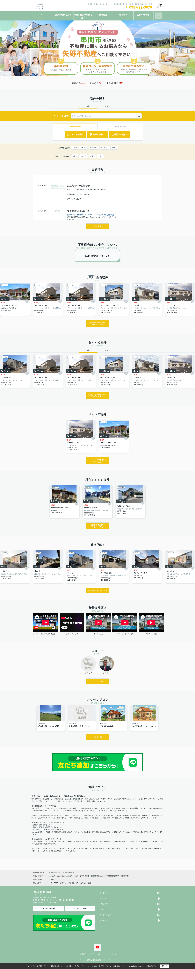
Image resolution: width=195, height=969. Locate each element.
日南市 (100, 156)
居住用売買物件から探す (83, 16)
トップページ (104, 893)
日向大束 (78, 883)
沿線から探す (99, 134)
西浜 (58, 876)
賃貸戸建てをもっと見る (97, 590)
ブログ (102, 909)
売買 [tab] (107, 106)
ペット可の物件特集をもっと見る (97, 461)
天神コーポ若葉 (151, 634)
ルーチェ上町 (98, 634)
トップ (43, 15)
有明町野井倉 (85, 876)
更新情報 (97, 226)
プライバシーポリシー (96, 954)
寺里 (63, 876)
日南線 (51, 879)
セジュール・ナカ (72, 634)
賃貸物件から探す (63, 15)
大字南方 (69, 876)
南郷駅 (114, 147)
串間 (50, 883)
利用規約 (83, 954)
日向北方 (71, 883)
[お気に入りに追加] (27, 301)
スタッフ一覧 (97, 681)
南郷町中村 (125, 876)
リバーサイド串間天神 (125, 634)
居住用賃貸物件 (75, 126)
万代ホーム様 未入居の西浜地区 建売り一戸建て (45, 634)
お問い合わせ (143, 15)
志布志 (56, 883)
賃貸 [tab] (88, 106)
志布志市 (83, 156)
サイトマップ (111, 954)
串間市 (75, 156)
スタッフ (103, 898)
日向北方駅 (104, 147)
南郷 (84, 883)
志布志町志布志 (114, 876)
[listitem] (48, 299)
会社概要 (123, 15)
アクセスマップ (105, 915)
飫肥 (89, 883)
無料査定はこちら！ (97, 255)
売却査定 (103, 15)
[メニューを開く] (158, 16)
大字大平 (103, 876)
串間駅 (75, 147)
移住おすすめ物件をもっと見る (97, 526)
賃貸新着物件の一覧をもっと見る (97, 324)
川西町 (76, 876)
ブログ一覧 (97, 737)
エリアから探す (77, 134)
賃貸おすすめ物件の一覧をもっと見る (97, 396)
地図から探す (121, 134)
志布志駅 (83, 147)
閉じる (164, 966)
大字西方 (52, 876)
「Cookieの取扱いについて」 (135, 966)
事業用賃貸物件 (120, 126)
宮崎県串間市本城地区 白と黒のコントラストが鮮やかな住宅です (91, 215)
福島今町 (63, 883)
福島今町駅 (93, 147)
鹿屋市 (92, 156)
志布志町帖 (95, 876)
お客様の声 (104, 904)
